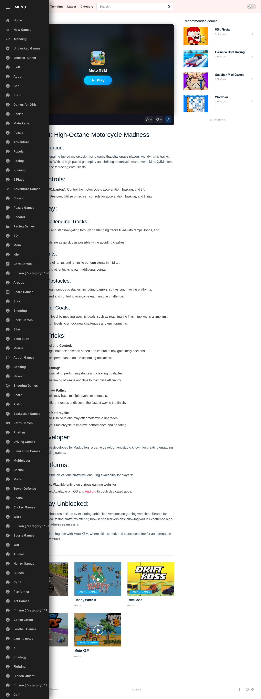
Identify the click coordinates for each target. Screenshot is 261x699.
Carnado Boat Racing (229, 52)
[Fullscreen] (168, 119)
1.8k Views (220, 34)
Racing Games (87, 592)
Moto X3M (81, 650)
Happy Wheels (85, 600)
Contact (136, 689)
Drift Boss (134, 600)
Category (87, 6)
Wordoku (221, 97)
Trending (56, 6)
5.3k (132, 605)
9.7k (79, 656)
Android (90, 491)
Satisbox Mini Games (229, 74)
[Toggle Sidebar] (7, 7)
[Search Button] (169, 6)
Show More (218, 120)
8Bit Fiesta (222, 29)
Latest (71, 6)
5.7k (79, 605)
